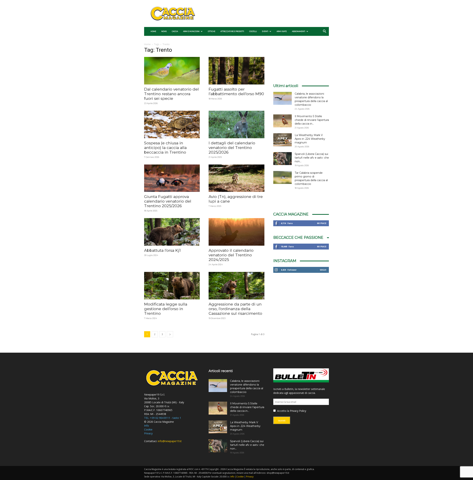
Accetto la (283, 411)
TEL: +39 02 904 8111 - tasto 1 (162, 418)
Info (146, 425)
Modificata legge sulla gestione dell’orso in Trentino (165, 309)
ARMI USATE (282, 31)
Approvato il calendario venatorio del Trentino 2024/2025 (231, 255)
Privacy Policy (298, 411)
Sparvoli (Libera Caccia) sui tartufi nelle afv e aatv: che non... (312, 157)
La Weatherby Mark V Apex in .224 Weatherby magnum (310, 138)
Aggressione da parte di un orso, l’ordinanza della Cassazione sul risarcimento (235, 309)
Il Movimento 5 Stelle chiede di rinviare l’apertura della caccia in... (312, 120)
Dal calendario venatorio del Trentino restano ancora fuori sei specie (171, 94)
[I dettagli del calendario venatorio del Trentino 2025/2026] (236, 124)
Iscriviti (281, 420)
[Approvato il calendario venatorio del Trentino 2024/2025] (236, 232)
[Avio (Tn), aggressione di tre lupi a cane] (236, 178)
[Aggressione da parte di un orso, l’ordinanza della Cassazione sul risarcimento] (236, 285)
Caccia (175, 31)
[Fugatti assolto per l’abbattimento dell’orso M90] (236, 70)
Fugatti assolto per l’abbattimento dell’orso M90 (236, 91)
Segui (323, 269)
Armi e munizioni (191, 31)
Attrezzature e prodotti (232, 31)
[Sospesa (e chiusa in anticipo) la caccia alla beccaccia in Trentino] (172, 124)
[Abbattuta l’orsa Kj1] (172, 232)
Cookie (148, 429)
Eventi (265, 31)
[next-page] (170, 334)
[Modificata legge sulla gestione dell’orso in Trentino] (172, 285)
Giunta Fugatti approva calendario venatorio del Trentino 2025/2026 (167, 201)
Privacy (148, 433)
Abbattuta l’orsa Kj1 (162, 250)
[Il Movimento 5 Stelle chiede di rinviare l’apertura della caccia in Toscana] (282, 120)
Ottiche (211, 31)
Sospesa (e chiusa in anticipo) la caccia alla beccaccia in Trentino (165, 148)
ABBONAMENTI (298, 31)
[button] (324, 31)
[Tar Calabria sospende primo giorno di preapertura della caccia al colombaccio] (282, 177)
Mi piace (321, 223)
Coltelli (253, 31)
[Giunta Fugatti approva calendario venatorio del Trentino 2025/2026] (172, 178)
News (164, 31)
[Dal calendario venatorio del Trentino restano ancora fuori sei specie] (172, 70)
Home (153, 31)
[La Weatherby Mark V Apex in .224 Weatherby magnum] (282, 139)
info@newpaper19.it (170, 441)
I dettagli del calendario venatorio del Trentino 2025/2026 (232, 148)
